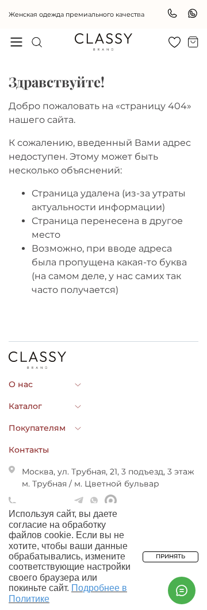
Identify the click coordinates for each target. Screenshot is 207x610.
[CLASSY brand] (103, 42)
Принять (170, 556)
